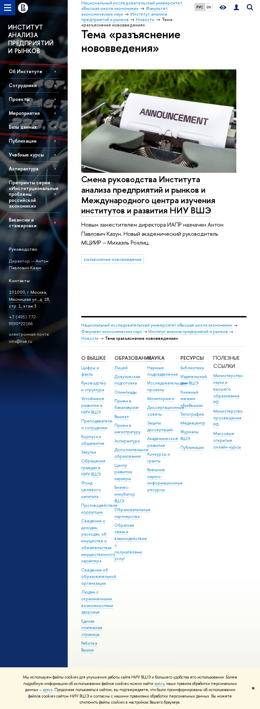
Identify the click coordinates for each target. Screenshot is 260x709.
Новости (90, 338)
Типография (192, 414)
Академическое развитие (162, 442)
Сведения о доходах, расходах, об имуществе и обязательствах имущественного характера (98, 541)
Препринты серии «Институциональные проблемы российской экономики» (34, 194)
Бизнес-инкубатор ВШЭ (124, 494)
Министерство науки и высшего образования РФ (228, 389)
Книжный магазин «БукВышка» (191, 399)
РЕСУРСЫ (192, 357)
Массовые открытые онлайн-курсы (227, 440)
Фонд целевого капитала (91, 489)
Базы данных (23, 127)
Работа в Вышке (89, 646)
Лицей (121, 368)
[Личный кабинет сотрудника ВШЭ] (236, 7)
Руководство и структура (93, 386)
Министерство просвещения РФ (228, 418)
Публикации (192, 447)
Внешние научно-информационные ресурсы (165, 480)
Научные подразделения (162, 371)
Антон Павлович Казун (28, 264)
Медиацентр (192, 423)
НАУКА (156, 357)
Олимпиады (125, 392)
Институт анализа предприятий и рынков (188, 331)
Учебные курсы (26, 154)
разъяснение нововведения (113, 259)
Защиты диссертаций (160, 426)
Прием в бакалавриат (126, 404)
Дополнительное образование (131, 453)
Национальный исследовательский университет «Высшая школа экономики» (156, 325)
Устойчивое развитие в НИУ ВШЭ (92, 405)
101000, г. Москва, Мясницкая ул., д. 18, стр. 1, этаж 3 (29, 299)
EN (209, 7)
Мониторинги (160, 398)
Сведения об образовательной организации (98, 576)
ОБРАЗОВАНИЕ (132, 357)
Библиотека (191, 368)
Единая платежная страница (91, 628)
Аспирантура (23, 168)
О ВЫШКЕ (93, 357)
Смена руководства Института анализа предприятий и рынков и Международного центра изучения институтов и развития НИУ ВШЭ (148, 194)
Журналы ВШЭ (189, 435)
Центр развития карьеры (123, 472)
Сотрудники (23, 85)
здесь (159, 683)
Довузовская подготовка (127, 380)
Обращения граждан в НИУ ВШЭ (93, 467)
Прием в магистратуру (127, 428)
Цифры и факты (90, 371)
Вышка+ (121, 416)
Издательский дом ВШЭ (193, 380)
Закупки (88, 452)
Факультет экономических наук (111, 331)
